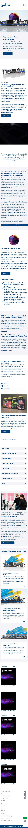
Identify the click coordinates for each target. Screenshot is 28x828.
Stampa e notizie (5, 798)
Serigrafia (3, 793)
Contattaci (7, 53)
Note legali (3, 813)
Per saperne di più (7, 542)
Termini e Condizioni (5, 818)
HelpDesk (3, 808)
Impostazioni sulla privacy (7, 820)
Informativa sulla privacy (6, 816)
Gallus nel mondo (5, 803)
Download (3, 810)
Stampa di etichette (5, 791)
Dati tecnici (6, 115)
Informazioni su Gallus (6, 796)
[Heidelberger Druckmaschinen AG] (5, 5)
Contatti (3, 800)
